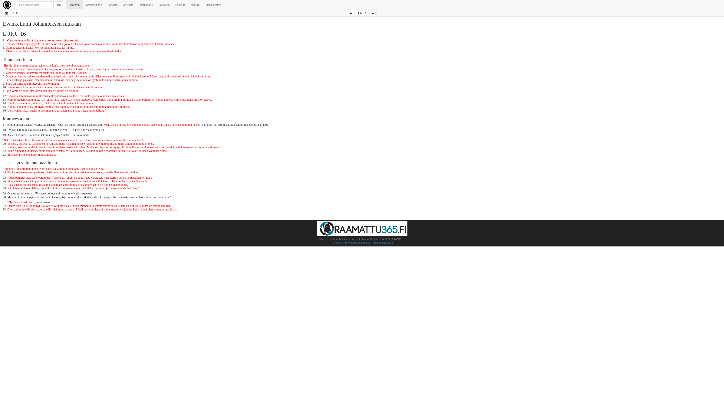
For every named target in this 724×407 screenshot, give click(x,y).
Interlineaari (146, 5)
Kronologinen (94, 5)
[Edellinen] (350, 13)
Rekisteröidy (213, 5)
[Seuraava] (373, 13)
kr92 (16, 13)
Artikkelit (128, 5)
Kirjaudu (195, 5)
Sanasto (112, 5)
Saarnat (180, 5)
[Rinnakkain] (6, 13)
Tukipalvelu (337, 243)
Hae (58, 5)
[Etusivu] (7, 4)
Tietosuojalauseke (382, 243)
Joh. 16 (361, 13)
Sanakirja (164, 5)
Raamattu (75, 5)
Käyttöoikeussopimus (357, 243)
